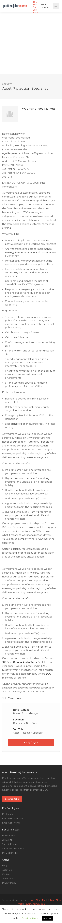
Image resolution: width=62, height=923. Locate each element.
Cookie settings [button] (29, 918)
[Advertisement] (31, 43)
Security (7, 84)
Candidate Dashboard (13, 848)
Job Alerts (7, 840)
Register (45, 7)
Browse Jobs (12, 799)
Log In (43, 4)
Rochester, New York (25, 723)
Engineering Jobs (35, 904)
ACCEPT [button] (47, 918)
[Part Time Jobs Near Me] (15, 3)
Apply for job (31, 742)
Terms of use (8, 878)
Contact (6, 874)
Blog (4, 865)
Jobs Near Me (38, 900)
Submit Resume (10, 844)
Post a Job (7, 814)
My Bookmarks (9, 853)
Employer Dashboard (13, 818)
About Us (38, 12)
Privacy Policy (9, 883)
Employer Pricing (11, 823)
